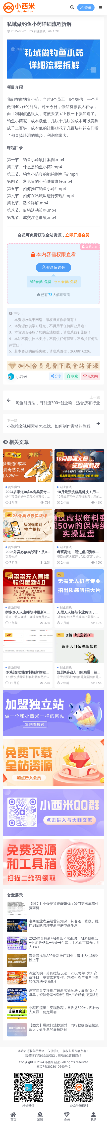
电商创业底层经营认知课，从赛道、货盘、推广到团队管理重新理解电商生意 (64, 923)
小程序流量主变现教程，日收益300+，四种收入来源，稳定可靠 (64, 1009)
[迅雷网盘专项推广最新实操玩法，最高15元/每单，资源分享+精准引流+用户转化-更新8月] (17, 995)
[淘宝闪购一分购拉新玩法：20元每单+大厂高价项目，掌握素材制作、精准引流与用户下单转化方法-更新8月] (17, 977)
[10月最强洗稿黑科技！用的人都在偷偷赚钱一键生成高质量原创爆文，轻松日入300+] (79, 465)
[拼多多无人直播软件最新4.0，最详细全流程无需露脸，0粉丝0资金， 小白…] (28, 586)
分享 (58, 376)
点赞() (93, 376)
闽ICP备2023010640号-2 (53, 1066)
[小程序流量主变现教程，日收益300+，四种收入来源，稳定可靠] (17, 1012)
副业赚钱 (40, 31)
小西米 (21, 376)
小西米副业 (52, 1062)
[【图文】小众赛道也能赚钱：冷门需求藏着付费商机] (17, 908)
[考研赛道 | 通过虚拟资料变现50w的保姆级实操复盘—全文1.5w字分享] (79, 526)
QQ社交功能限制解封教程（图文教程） (25, 674)
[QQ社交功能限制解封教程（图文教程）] (28, 646)
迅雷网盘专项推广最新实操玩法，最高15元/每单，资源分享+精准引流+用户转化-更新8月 (64, 992)
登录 (87, 8)
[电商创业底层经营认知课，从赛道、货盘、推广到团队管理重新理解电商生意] (17, 925)
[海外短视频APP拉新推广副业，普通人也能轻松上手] (17, 960)
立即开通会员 (77, 235)
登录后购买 (55, 267)
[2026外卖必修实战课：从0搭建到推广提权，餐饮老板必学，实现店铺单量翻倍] (28, 526)
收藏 (74, 376)
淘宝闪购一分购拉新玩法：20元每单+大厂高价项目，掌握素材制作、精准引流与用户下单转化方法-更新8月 (64, 977)
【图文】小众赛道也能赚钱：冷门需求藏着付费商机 (64, 905)
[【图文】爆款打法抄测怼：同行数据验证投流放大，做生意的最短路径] (17, 1029)
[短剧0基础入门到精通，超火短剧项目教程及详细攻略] (79, 646)
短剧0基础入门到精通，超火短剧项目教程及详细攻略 (79, 674)
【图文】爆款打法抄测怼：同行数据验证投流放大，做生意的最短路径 (64, 1027)
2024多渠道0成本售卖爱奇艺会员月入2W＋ (26, 493)
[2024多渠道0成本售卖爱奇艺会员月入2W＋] (28, 465)
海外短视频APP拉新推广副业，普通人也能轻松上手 (63, 957)
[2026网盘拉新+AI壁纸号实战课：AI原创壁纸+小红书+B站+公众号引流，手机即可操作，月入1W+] (17, 943)
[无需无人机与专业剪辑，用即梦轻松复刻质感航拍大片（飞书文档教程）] (79, 586)
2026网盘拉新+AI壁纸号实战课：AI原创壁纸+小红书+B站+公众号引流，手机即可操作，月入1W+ (64, 942)
